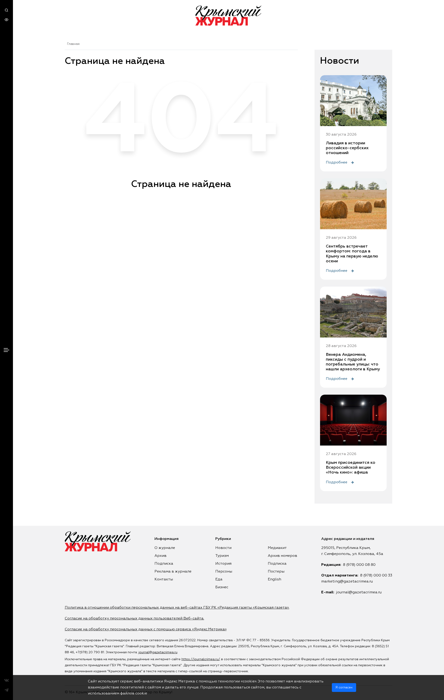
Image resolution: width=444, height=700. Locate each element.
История (223, 564)
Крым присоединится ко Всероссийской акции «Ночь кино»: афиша (350, 467)
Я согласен (344, 687)
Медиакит (277, 548)
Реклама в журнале (172, 571)
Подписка (163, 564)
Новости (223, 548)
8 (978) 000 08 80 (359, 565)
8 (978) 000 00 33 (376, 575)
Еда (218, 579)
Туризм (222, 556)
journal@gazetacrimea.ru (359, 592)
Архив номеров (282, 556)
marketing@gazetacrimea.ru (347, 581)
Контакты (163, 579)
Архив (160, 556)
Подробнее (337, 162)
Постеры (276, 571)
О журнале (164, 548)
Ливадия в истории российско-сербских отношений (347, 148)
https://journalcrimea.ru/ (200, 659)
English (274, 579)
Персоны (223, 571)
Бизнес (221, 587)
